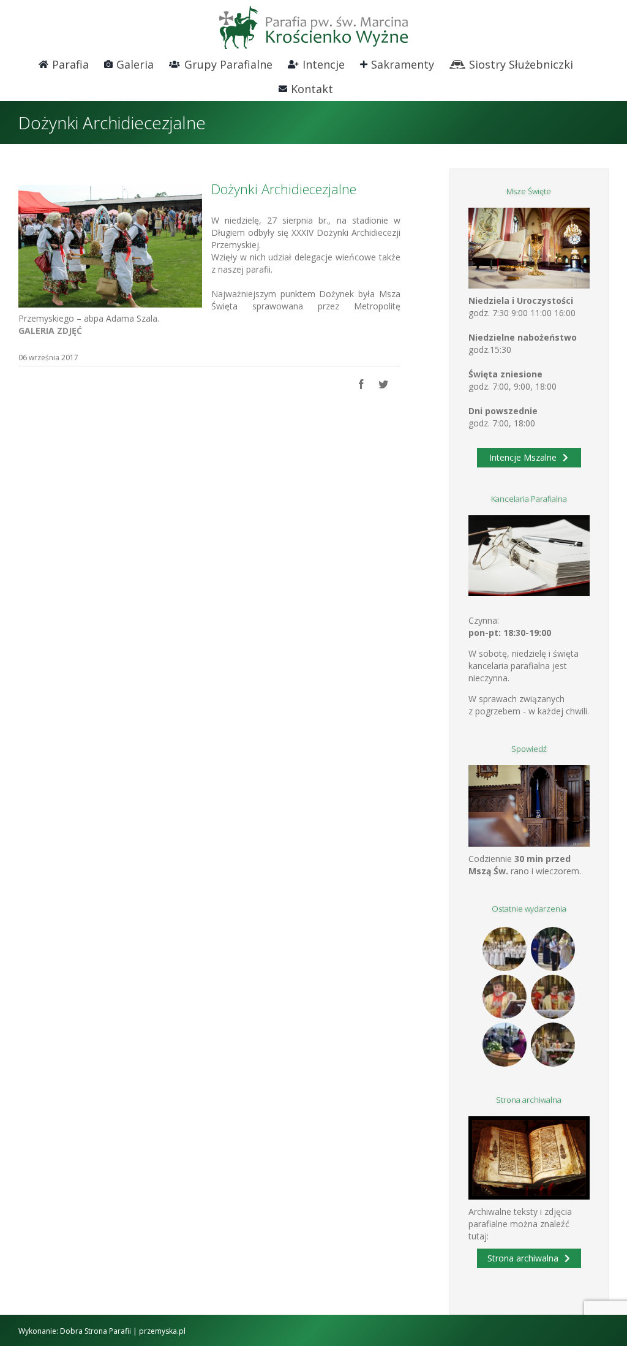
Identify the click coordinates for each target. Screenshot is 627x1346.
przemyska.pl (162, 1331)
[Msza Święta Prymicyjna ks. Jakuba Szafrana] (553, 997)
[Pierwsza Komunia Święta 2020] (505, 949)
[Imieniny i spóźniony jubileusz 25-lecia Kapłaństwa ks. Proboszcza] (505, 997)
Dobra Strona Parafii (95, 1331)
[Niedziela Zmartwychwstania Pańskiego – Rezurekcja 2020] (553, 1044)
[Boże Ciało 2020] (553, 949)
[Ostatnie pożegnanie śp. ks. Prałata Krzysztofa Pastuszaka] (505, 1044)
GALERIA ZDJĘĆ (50, 330)
